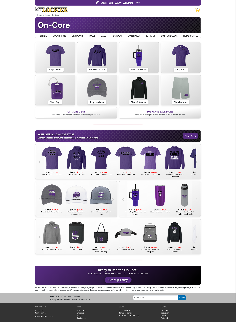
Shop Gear (190, 135)
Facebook (165, 310)
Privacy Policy (124, 310)
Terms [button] (137, 3)
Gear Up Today (118, 280)
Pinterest (164, 318)
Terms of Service (126, 313)
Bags (103, 35)
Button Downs (169, 35)
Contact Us (81, 318)
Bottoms (150, 35)
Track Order (82, 310)
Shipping (80, 313)
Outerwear (134, 35)
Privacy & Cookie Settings (129, 315)
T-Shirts (42, 35)
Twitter (163, 315)
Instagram (165, 313)
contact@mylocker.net (44, 316)
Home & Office (190, 35)
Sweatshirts (59, 35)
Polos (92, 35)
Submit (182, 297)
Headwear (117, 35)
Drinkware (77, 35)
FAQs (79, 315)
